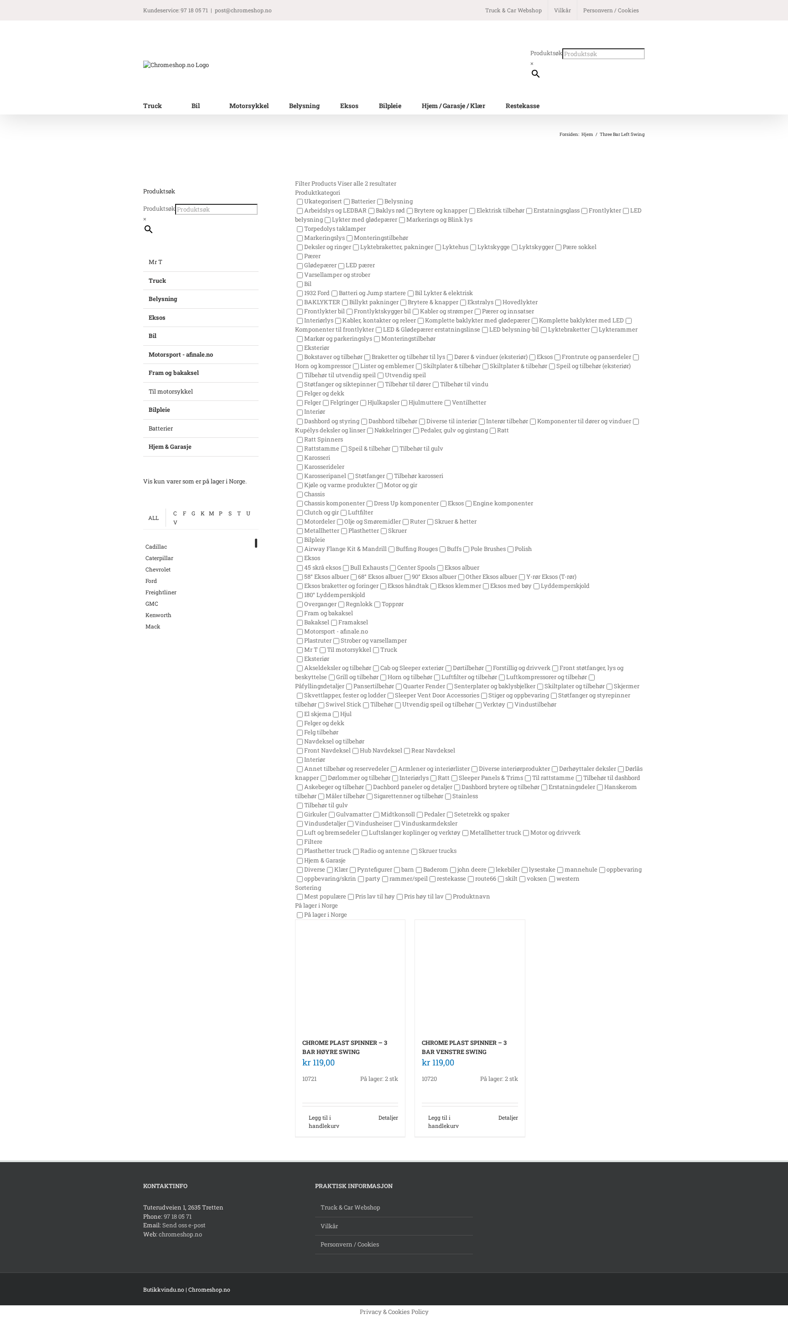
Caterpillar (159, 557)
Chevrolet (158, 569)
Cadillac (156, 546)
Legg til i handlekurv (324, 1121)
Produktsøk (546, 53)
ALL (153, 517)
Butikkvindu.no (163, 1289)
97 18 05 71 (178, 1216)
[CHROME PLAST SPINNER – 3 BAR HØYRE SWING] (350, 974)
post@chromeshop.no (243, 10)
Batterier (161, 428)
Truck (157, 280)
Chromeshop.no (209, 1289)
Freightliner (160, 592)
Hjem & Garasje (170, 446)
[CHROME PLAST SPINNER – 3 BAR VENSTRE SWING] (469, 974)
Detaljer (388, 1117)
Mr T (155, 262)
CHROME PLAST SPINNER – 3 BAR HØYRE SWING (344, 1047)
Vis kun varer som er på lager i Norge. (195, 481)
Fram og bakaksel (174, 373)
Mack (153, 626)
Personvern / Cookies (350, 1244)
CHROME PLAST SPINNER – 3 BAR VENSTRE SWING (464, 1047)
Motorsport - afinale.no (181, 354)
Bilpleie (159, 409)
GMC (151, 603)
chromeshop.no (180, 1234)
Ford (151, 580)
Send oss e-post (184, 1225)
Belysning (163, 299)
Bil (152, 336)
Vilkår (329, 1226)
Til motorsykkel (171, 391)
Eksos (157, 317)
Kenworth (158, 614)
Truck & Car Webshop (350, 1207)
